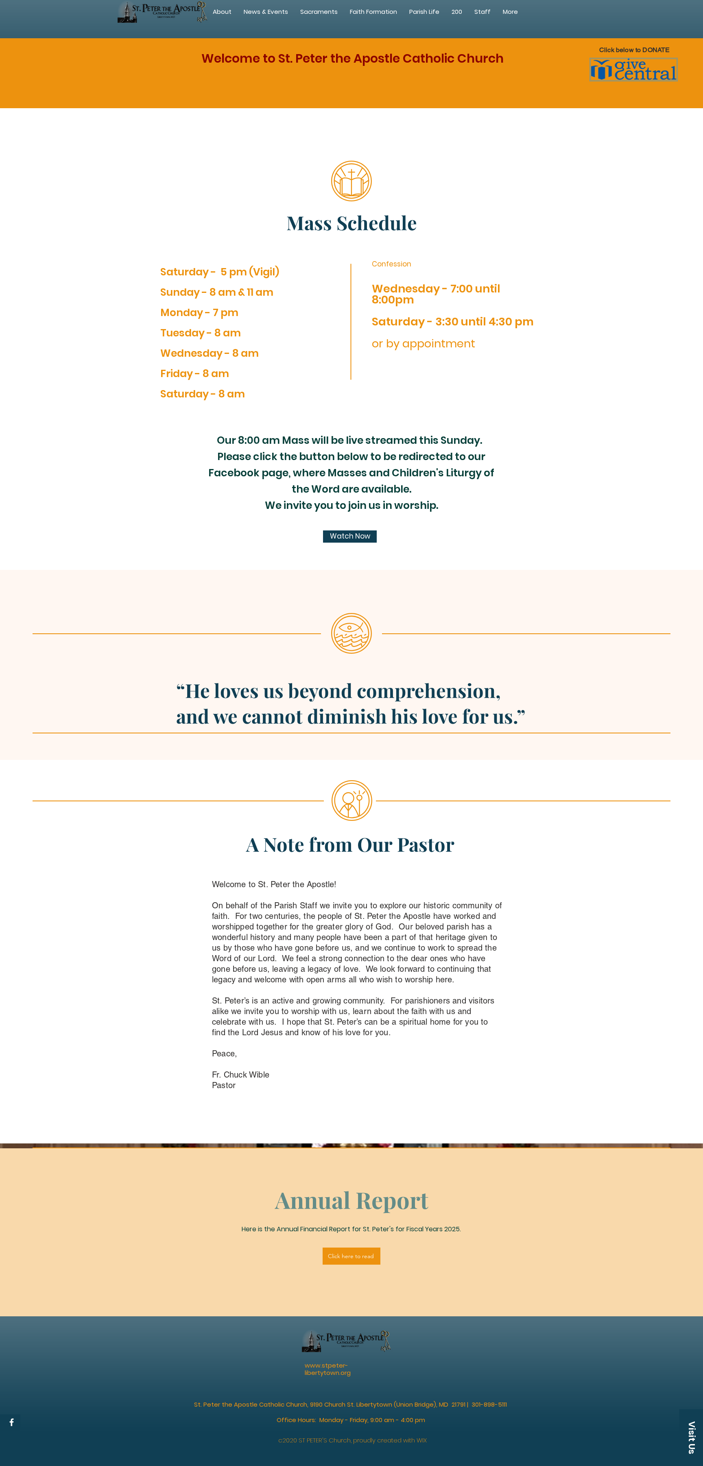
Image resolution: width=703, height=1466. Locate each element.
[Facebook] (12, 1422)
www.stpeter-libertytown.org (328, 1369)
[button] (373, 12)
